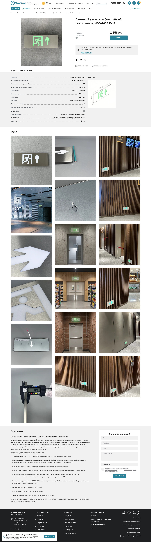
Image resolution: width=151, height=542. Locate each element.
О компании (59, 3)
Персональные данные (133, 528)
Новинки (27, 8)
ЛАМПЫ (93, 516)
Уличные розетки (70, 523)
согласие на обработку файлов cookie (22, 536)
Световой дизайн (70, 533)
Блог (92, 528)
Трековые (40, 516)
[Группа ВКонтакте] (134, 513)
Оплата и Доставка (75, 3)
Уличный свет (69, 8)
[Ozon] (124, 513)
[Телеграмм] (138, 513)
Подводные (68, 526)
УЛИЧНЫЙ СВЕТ (68, 512)
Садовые (68, 516)
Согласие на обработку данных (131, 525)
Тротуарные (69, 529)
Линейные (40, 519)
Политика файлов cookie (133, 532)
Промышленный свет (54, 8)
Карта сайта (136, 518)
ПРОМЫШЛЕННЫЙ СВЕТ (99, 512)
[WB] (129, 513)
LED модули (81, 8)
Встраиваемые (42, 523)
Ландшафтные (69, 519)
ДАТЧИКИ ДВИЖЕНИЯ (98, 524)
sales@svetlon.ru (19, 529)
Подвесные (41, 529)
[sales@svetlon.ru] (129, 3)
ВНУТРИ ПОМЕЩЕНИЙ (42, 512)
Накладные (40, 526)
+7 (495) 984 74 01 (117, 3)
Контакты (90, 3)
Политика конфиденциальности (131, 521)
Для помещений (39, 8)
